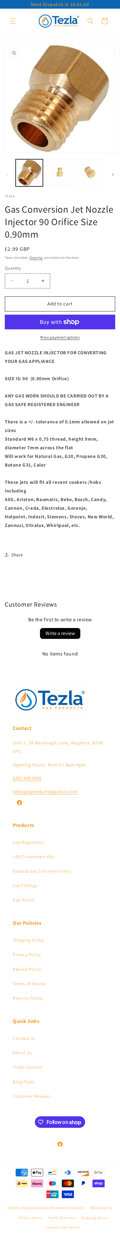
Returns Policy (28, 998)
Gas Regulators (28, 842)
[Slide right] (113, 175)
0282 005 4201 (27, 778)
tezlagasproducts (35, 1208)
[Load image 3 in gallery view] (90, 172)
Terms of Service (29, 983)
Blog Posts (24, 1082)
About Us (22, 1053)
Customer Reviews (32, 1096)
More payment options (60, 337)
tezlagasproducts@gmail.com (45, 792)
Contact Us (24, 1038)
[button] (13, 21)
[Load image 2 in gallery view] (59, 172)
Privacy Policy (27, 954)
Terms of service (61, 1217)
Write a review (60, 633)
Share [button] (17, 555)
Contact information (63, 1227)
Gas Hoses (23, 900)
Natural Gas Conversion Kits (42, 871)
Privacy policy (30, 1217)
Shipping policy (94, 1217)
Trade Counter (28, 1067)
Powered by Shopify (67, 1208)
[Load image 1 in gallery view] (29, 172)
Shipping (36, 257)
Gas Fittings (25, 885)
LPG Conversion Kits (33, 857)
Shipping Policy (28, 940)
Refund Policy (27, 969)
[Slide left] (7, 175)
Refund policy (101, 1208)
